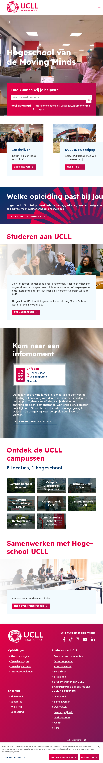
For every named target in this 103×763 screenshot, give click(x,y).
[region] (51, 752)
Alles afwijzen (87, 757)
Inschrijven (39, 109)
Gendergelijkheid (63, 712)
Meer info (73, 167)
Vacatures (16, 701)
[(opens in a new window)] (64, 639)
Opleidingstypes (19, 661)
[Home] (22, 7)
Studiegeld (60, 676)
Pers (56, 727)
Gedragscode (62, 717)
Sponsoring (17, 711)
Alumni (58, 722)
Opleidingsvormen (20, 666)
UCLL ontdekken (24, 312)
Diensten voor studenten (68, 656)
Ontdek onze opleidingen (25, 216)
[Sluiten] (99, 747)
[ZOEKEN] (88, 100)
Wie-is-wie (16, 706)
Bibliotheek (17, 696)
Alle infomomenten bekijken (33, 422)
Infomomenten (81, 105)
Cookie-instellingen (12, 757)
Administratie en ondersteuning (72, 686)
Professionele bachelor (46, 105)
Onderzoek (60, 696)
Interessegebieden (21, 671)
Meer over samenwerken (29, 606)
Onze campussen (63, 661)
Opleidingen (16, 650)
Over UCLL (60, 706)
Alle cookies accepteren (61, 757)
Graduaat (65, 105)
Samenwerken (62, 701)
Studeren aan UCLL (65, 650)
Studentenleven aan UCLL (69, 681)
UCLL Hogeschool (64, 690)
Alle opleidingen (19, 656)
